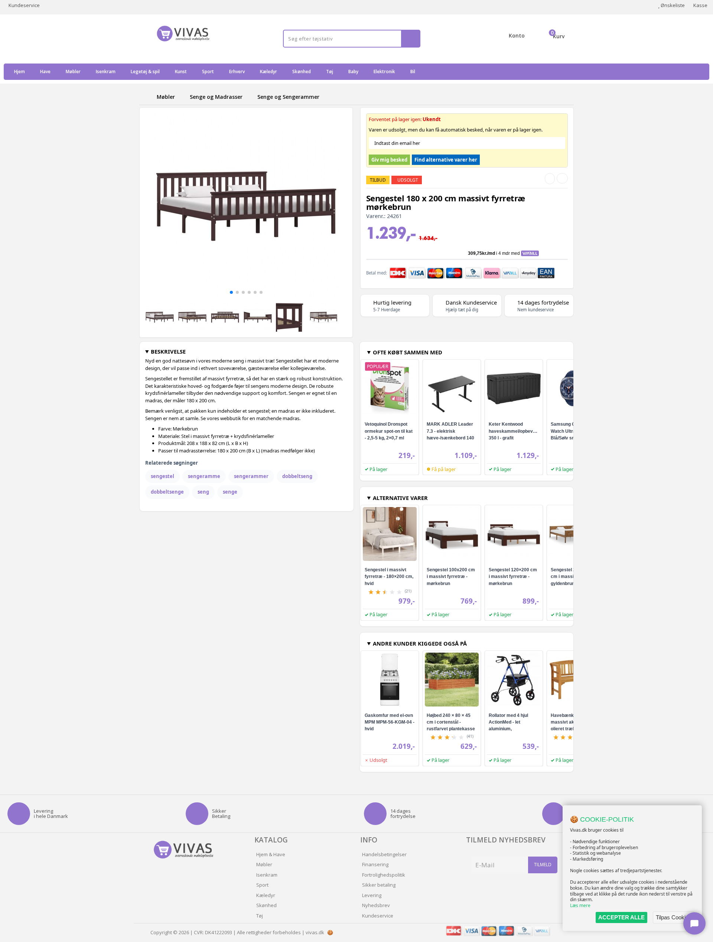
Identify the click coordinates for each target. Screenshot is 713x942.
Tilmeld (542, 864)
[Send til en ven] (550, 178)
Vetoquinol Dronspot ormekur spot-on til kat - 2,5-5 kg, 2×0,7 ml (389, 431)
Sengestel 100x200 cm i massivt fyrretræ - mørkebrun (451, 576)
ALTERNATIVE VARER (400, 497)
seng (203, 491)
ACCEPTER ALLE (621, 917)
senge (230, 491)
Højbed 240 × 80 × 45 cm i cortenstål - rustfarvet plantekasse (451, 722)
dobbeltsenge (167, 491)
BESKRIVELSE (168, 351)
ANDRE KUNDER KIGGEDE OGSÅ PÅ (420, 643)
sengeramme (204, 476)
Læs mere (580, 905)
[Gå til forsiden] (147, 96)
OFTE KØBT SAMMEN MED (407, 352)
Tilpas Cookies (673, 917)
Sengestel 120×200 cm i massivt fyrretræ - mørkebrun (513, 576)
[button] (231, 292)
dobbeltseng (297, 476)
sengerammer (251, 476)
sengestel (162, 476)
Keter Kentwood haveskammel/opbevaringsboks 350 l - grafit (523, 431)
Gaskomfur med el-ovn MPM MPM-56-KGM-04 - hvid (389, 722)
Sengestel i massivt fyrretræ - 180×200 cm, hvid (389, 576)
